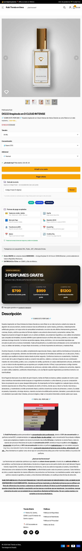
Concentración (7, 141)
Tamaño (4, 130)
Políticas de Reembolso (51, 517)
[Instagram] (25, 532)
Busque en (64, 7)
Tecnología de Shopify (9, 547)
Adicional (5, 152)
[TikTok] (37, 532)
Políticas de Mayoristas (51, 513)
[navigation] (6, 58)
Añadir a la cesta (41, 169)
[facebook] (31, 532)
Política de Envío (49, 525)
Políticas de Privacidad (51, 520)
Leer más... (13, 120)
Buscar (72, 190)
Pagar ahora (41, 177)
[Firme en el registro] (70, 7)
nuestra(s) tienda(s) (24, 307)
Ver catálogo (3, 7)
